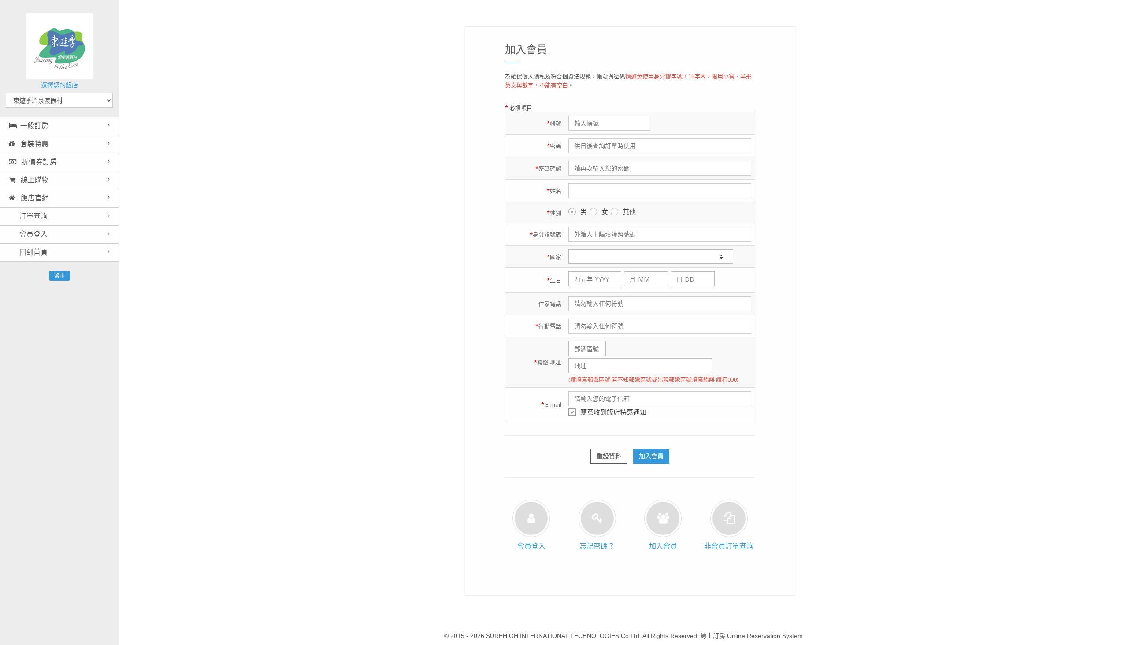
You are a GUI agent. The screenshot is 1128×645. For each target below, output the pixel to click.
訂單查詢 (33, 216)
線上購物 (34, 180)
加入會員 (651, 456)
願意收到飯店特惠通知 (613, 412)
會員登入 (33, 234)
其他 (629, 211)
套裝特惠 (33, 144)
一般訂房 (34, 126)
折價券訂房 (38, 162)
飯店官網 (34, 198)
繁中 (59, 276)
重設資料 (609, 456)
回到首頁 (33, 252)
